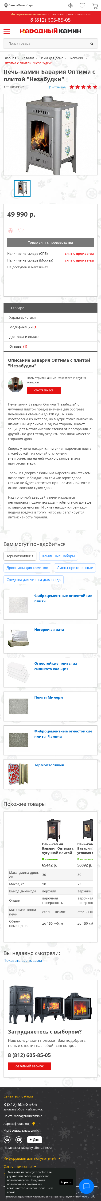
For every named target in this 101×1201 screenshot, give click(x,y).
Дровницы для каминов (27, 567)
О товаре (16, 308)
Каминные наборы (58, 555)
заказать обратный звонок (23, 1109)
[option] (50, 134)
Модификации (23, 327)
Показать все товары (23, 960)
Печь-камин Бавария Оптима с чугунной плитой (58, 848)
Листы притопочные (75, 567)
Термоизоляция (20, 555)
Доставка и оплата (24, 336)
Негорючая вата (49, 629)
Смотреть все (43, 390)
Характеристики (22, 317)
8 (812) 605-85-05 (50, 20)
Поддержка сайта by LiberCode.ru (28, 1147)
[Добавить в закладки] (21, 230)
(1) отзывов (57, 87)
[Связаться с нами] (86, 1186)
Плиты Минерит (49, 697)
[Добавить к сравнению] (10, 230)
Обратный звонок (30, 1066)
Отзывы (18, 346)
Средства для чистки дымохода (34, 579)
